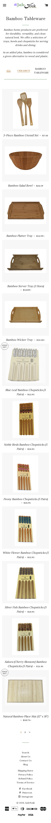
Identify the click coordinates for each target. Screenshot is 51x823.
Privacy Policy (25, 774)
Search (25, 752)
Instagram (27, 796)
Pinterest (27, 792)
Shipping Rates (25, 770)
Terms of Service (25, 782)
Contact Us (26, 760)
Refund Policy (25, 778)
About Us (25, 756)
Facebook (27, 788)
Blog (25, 764)
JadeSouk (30, 802)
